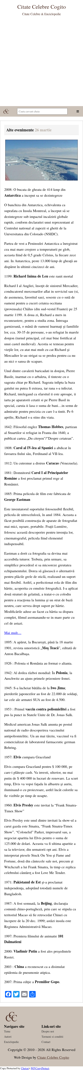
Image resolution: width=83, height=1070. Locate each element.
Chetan (25, 1068)
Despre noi (48, 1031)
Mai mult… (12, 632)
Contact (46, 1042)
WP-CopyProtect (40, 1068)
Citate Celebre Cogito (53, 1057)
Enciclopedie (11, 1042)
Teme (7, 1031)
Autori (7, 1036)
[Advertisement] (41, 62)
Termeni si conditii (52, 1036)
